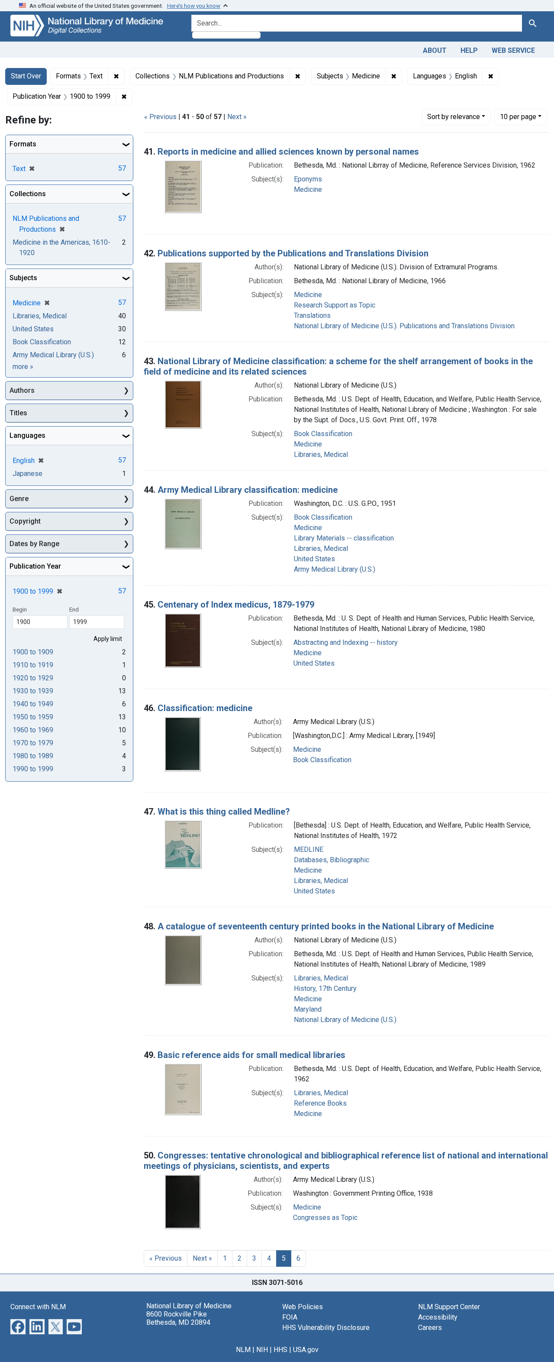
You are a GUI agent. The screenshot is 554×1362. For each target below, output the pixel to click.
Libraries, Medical (321, 454)
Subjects (23, 278)
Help (469, 50)
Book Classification (323, 434)
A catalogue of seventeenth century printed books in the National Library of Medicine (326, 926)
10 (518, 116)
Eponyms (308, 179)
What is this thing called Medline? (224, 811)
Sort (453, 117)
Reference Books (320, 1103)
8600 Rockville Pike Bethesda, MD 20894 (178, 1318)
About (435, 50)
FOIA (289, 1317)
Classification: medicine (205, 708)
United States (314, 559)
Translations (312, 315)
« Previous (160, 117)
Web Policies (302, 1307)
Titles (18, 413)
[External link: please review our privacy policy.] (18, 1326)
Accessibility (437, 1317)
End (74, 609)
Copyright (25, 521)
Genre (19, 499)
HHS (280, 1350)
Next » (237, 117)
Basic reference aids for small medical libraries (251, 1055)
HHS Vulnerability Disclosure (326, 1327)
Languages (27, 435)
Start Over (26, 76)
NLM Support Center (449, 1307)
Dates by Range (34, 544)
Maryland (308, 1009)
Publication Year (35, 566)
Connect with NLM (38, 1307)
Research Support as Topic (334, 305)
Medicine (308, 189)
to (33, 652)
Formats (23, 144)
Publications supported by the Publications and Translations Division (293, 253)
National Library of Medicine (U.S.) (345, 1020)
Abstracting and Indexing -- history (345, 642)
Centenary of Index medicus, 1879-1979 (236, 604)
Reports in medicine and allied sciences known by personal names (288, 151)
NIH (262, 1350)
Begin (20, 609)
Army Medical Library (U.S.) (334, 569)
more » (23, 366)
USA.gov (306, 1350)
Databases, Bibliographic (331, 860)
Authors (22, 390)
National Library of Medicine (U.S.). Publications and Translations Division (404, 326)
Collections (28, 194)
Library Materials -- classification (344, 538)
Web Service (513, 50)
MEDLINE (308, 849)
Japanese (27, 473)
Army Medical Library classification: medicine (248, 490)
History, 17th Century (325, 988)
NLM (243, 1350)
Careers (430, 1327)
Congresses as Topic (325, 1217)
